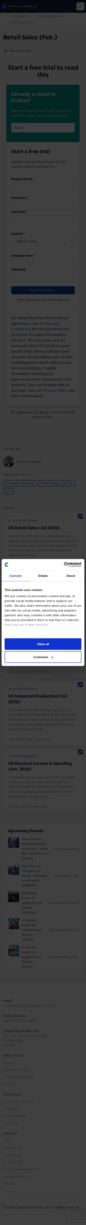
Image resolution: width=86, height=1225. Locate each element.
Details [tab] (43, 575)
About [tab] (70, 575)
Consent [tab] (15, 575)
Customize (40, 657)
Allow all (43, 644)
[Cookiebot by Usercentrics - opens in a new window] (63, 564)
